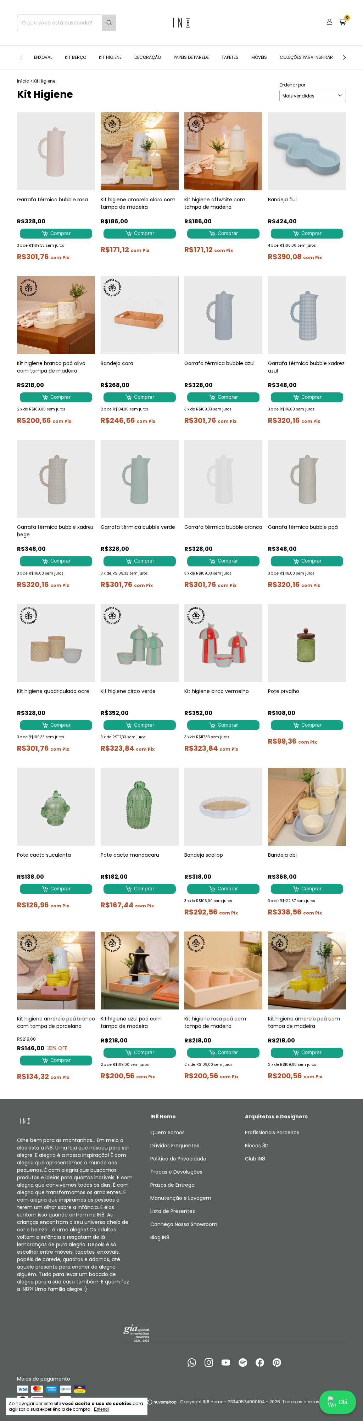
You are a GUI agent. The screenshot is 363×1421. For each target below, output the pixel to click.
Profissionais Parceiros (272, 1132)
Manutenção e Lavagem (180, 1198)
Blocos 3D (257, 1145)
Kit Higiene (110, 57)
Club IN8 (255, 1158)
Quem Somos (167, 1132)
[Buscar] (109, 23)
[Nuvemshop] (150, 1403)
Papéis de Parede (191, 57)
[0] (342, 23)
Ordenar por (292, 85)
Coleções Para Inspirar (306, 57)
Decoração (147, 57)
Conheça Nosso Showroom (183, 1224)
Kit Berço (75, 57)
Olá (343, 1402)
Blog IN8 (159, 1237)
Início (23, 81)
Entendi (101, 1409)
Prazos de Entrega (172, 1184)
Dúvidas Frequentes (174, 1145)
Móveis (259, 57)
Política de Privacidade (178, 1158)
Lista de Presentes (172, 1211)
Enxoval (43, 57)
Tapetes (230, 57)
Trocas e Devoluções (176, 1171)
